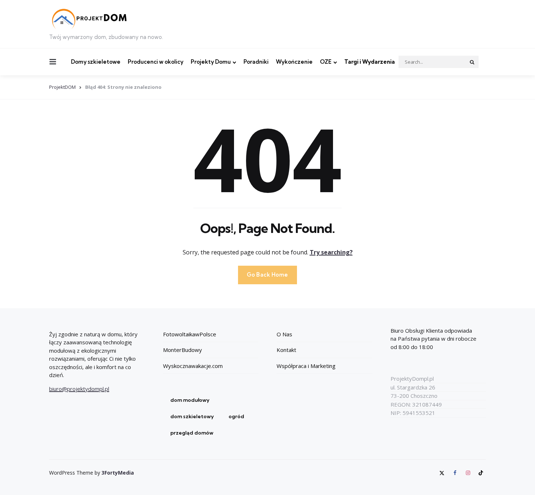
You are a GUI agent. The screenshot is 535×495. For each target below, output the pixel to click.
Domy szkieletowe (95, 61)
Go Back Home (267, 274)
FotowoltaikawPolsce (189, 334)
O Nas (284, 334)
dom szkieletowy (192, 416)
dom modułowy (190, 400)
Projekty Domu (211, 61)
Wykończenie (294, 61)
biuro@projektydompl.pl (79, 388)
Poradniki (256, 61)
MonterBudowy (182, 349)
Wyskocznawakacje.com (193, 365)
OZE (326, 61)
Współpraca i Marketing (306, 365)
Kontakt (286, 349)
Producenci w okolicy (155, 61)
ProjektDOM (62, 87)
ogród (236, 416)
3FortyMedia (118, 472)
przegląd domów (191, 432)
